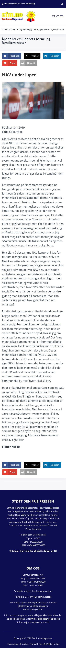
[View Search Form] (61, 3)
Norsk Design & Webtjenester (44, 643)
